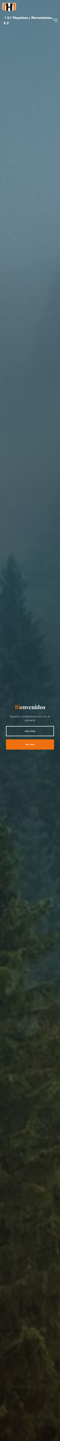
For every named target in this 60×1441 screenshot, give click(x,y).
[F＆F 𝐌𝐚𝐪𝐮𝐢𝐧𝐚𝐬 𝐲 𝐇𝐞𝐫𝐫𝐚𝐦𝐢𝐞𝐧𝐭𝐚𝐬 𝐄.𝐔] (9, 6)
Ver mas (30, 744)
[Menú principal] (55, 20)
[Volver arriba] (47, 1428)
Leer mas (30, 731)
